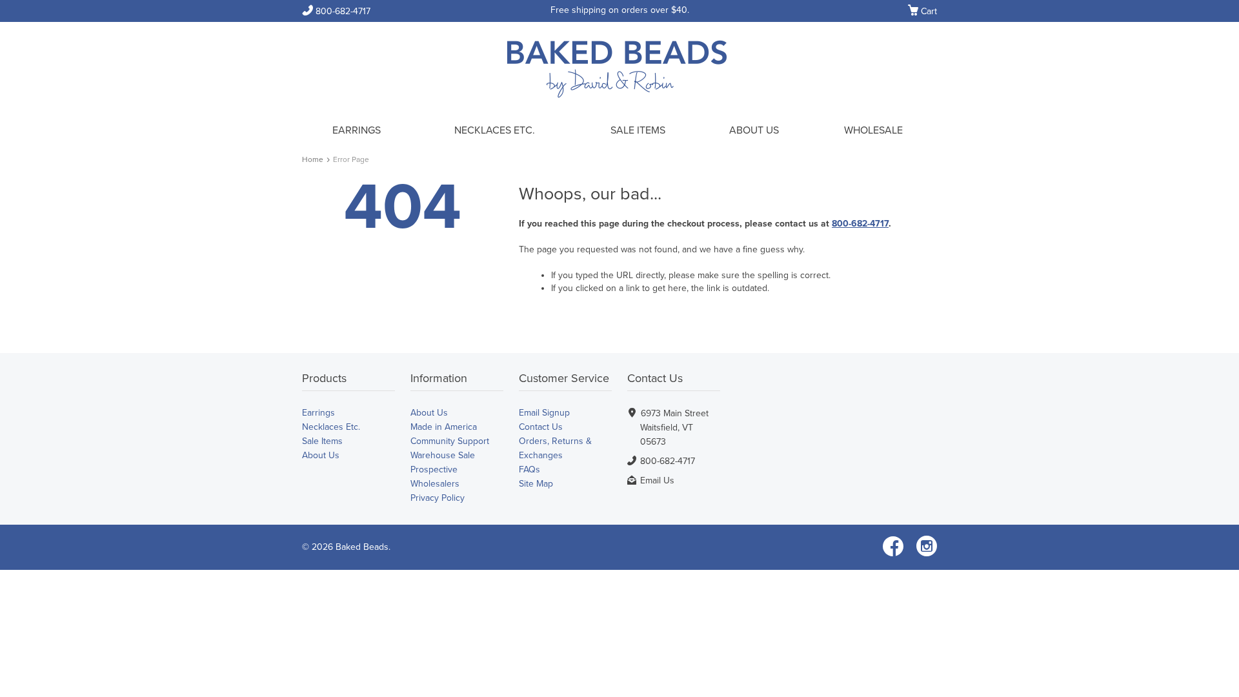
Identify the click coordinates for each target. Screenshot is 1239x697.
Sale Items (637, 130)
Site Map (536, 483)
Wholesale (873, 130)
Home (312, 159)
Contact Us (541, 426)
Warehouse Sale (442, 455)
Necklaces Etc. (494, 130)
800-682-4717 (336, 11)
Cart (922, 12)
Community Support (449, 441)
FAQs (529, 469)
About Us (754, 130)
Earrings (356, 130)
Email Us (657, 480)
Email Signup (544, 412)
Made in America (443, 426)
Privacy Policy (437, 497)
